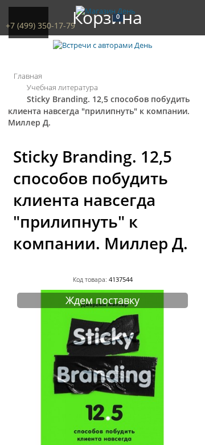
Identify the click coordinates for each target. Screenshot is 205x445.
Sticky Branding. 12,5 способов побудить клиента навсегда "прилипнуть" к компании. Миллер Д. (99, 111)
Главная (28, 76)
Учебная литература (62, 87)
